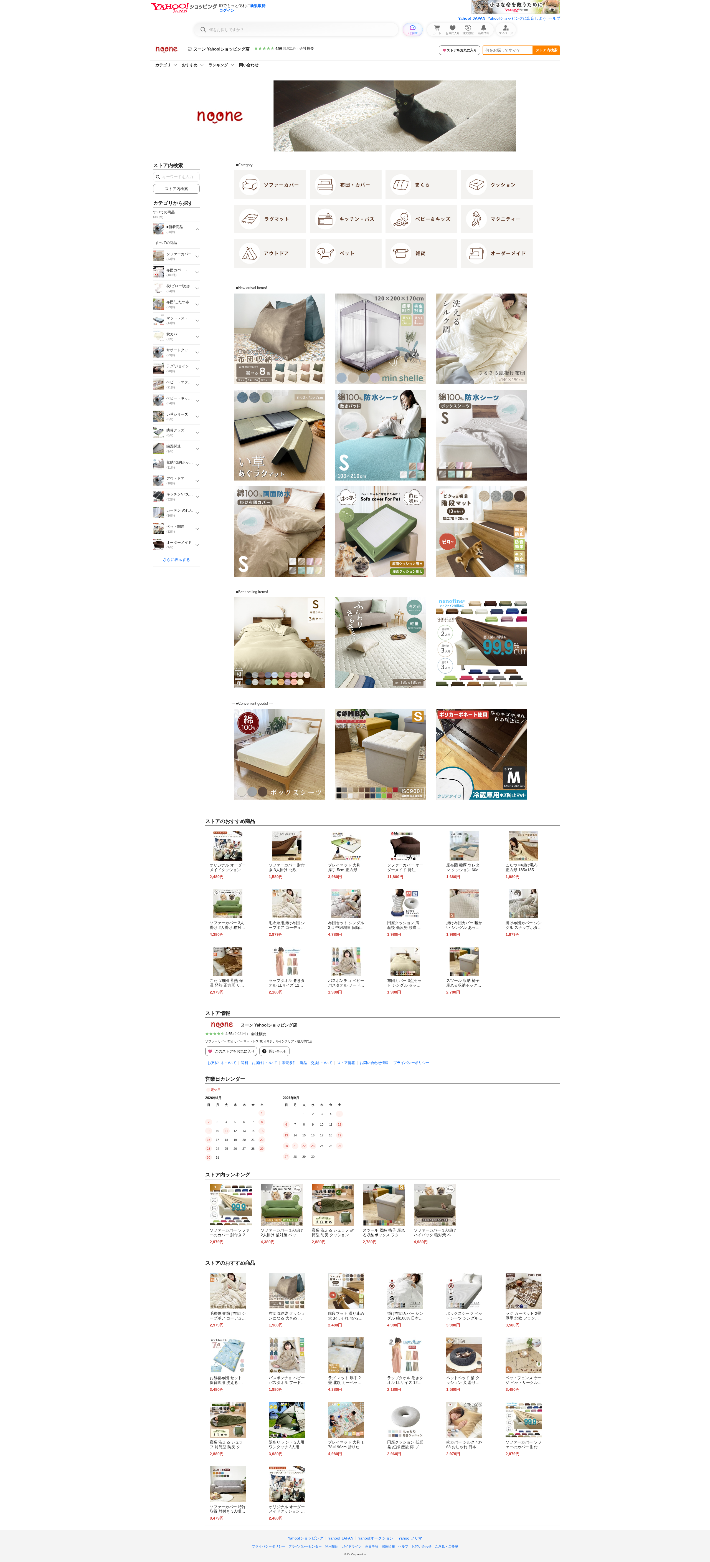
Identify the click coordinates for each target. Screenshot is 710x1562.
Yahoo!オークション (376, 1538)
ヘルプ (554, 18)
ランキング (218, 65)
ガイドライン (352, 1546)
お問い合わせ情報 (374, 1063)
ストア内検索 (546, 50)
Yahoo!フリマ (410, 1538)
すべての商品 (166, 243)
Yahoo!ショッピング (305, 1538)
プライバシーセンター (305, 1546)
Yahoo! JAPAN (471, 18)
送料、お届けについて (259, 1063)
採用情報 (388, 1546)
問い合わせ (248, 65)
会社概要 (307, 48)
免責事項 (371, 1546)
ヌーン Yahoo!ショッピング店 (269, 1025)
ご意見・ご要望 (446, 1546)
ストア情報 (346, 1063)
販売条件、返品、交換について (307, 1063)
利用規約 (331, 1546)
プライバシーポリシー (411, 1063)
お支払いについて (221, 1063)
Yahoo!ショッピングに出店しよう (517, 18)
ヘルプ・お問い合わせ (415, 1546)
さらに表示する (176, 559)
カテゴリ (163, 65)
